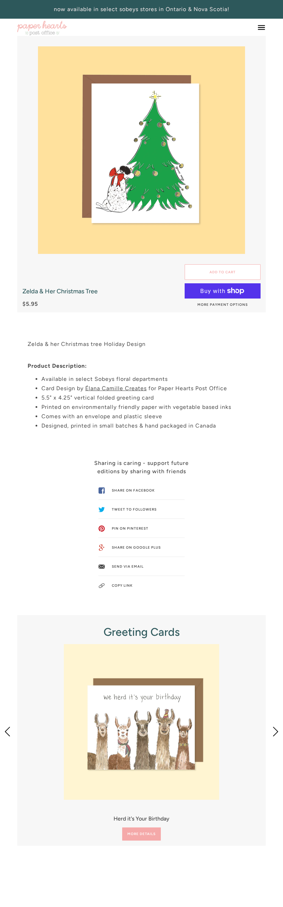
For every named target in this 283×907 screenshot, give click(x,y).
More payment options (222, 304)
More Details (141, 834)
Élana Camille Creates (116, 388)
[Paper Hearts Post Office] (42, 27)
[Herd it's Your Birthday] (141, 722)
